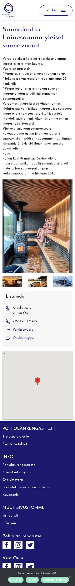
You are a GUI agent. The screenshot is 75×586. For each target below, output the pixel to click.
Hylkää (32, 579)
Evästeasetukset (14, 444)
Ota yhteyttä (12, 480)
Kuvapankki (11, 495)
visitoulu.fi (10, 515)
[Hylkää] (70, 577)
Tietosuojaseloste (15, 436)
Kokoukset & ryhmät (18, 472)
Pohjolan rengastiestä (18, 465)
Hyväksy (15, 579)
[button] (67, 281)
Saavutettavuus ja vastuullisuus (26, 487)
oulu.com (9, 523)
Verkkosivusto (22, 329)
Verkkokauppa (23, 338)
